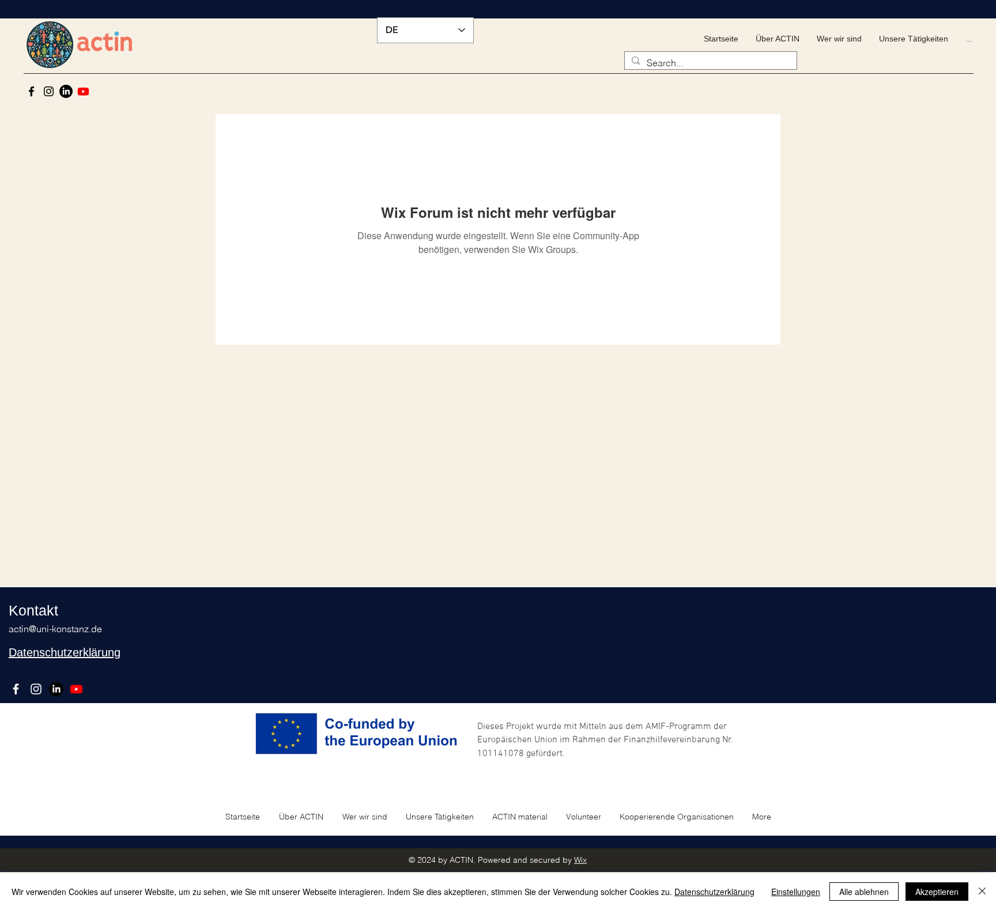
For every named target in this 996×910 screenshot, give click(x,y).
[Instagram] (48, 91)
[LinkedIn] (66, 91)
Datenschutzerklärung (714, 891)
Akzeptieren (937, 891)
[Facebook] (31, 91)
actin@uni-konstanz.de (55, 629)
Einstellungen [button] (795, 891)
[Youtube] (83, 91)
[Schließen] (982, 891)
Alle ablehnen (864, 891)
